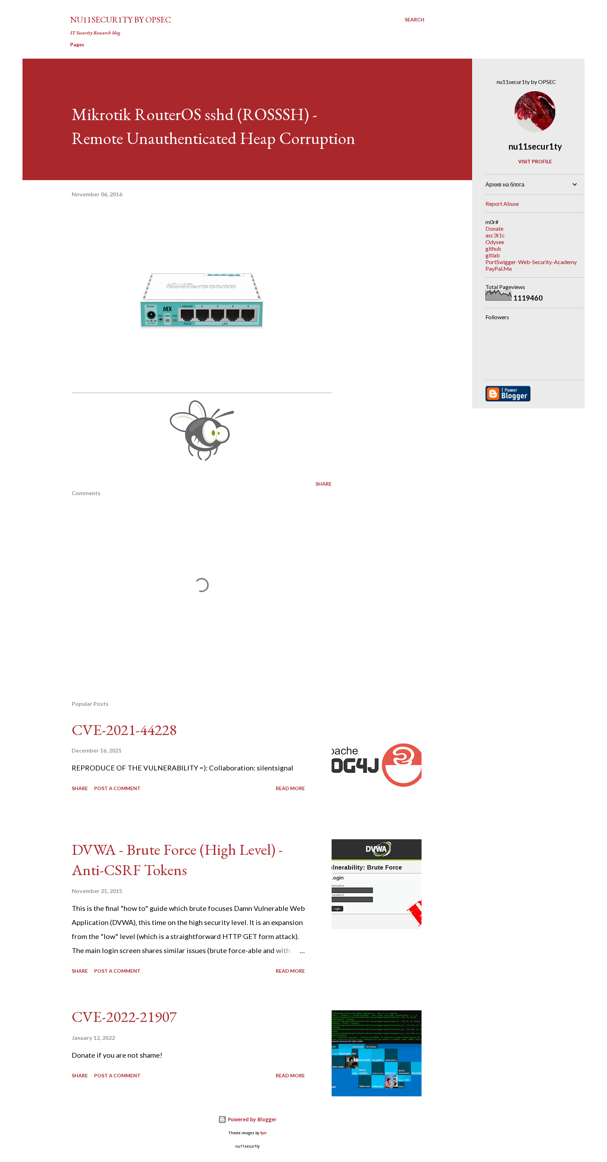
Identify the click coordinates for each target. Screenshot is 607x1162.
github (493, 248)
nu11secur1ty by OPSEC (120, 19)
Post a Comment (117, 788)
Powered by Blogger (251, 1119)
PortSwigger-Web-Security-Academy (531, 261)
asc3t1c (495, 235)
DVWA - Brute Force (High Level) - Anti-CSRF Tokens (177, 859)
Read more (290, 788)
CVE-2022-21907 (124, 1016)
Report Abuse (502, 203)
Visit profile (535, 161)
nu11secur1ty (535, 146)
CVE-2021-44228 (124, 730)
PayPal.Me (498, 268)
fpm (263, 1133)
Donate (494, 228)
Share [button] (323, 484)
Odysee (494, 241)
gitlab (492, 255)
